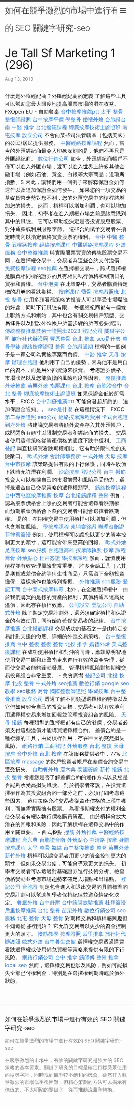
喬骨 (86, 291)
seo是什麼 (108, 338)
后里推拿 (93, 934)
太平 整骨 (112, 111)
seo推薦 (47, 268)
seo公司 (47, 417)
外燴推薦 (15, 385)
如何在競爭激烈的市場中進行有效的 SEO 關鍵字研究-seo (66, 19)
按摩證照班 (106, 291)
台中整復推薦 (32, 252)
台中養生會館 (60, 941)
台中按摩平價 (48, 119)
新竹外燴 (15, 855)
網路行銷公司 (37, 957)
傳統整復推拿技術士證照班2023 (42, 331)
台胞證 (30, 887)
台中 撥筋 (114, 472)
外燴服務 (77, 746)
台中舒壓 (49, 902)
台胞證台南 (52, 840)
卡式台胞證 (115, 417)
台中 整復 (28, 644)
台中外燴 (27, 753)
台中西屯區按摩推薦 (28, 495)
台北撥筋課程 (51, 127)
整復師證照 (18, 119)
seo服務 (37, 550)
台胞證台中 (109, 385)
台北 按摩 (83, 385)
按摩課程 (69, 291)
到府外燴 (15, 425)
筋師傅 (87, 957)
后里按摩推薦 (20, 910)
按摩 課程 (114, 550)
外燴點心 (27, 558)
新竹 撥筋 (111, 769)
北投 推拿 (76, 644)
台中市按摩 (18, 464)
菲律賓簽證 (18, 534)
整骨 (60, 346)
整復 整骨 (52, 644)
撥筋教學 (48, 934)
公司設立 (79, 605)
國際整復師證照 (68, 691)
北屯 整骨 (28, 918)
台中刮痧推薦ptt (55, 401)
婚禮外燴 (93, 119)
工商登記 (55, 746)
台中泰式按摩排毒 (43, 589)
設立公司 (32, 135)
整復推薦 (115, 378)
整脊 (101, 847)
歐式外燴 (37, 456)
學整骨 (73, 119)
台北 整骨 (49, 910)
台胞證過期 (80, 346)
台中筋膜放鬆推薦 (82, 902)
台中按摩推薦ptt (80, 111)
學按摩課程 (56, 526)
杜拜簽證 (49, 558)
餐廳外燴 (27, 902)
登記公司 (92, 331)
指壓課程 (60, 385)
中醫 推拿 (23, 127)
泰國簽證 (87, 769)
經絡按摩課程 (55, 244)
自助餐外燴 (46, 769)
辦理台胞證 (25, 362)
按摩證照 (70, 934)
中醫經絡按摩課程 (81, 143)
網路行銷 (32, 746)
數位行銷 (89, 683)
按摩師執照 (89, 550)
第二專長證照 (20, 417)
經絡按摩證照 (37, 346)
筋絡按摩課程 (110, 487)
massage (33, 761)
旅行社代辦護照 (30, 338)
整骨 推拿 (107, 957)
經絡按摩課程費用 (79, 417)
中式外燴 (93, 456)
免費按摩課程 (20, 268)
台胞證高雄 (61, 550)
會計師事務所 (65, 456)
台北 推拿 (83, 338)
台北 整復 (100, 746)
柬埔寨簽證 (84, 526)
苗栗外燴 (37, 385)
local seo (16, 965)
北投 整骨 (23, 683)
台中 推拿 (66, 957)
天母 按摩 (116, 456)
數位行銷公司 (53, 158)
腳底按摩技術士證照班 (95, 127)
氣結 (56, 847)
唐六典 (68, 769)
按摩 (58, 495)
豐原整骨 (60, 338)
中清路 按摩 (103, 840)
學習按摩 (98, 691)
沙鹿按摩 (69, 472)
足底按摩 (15, 550)
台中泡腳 (48, 284)
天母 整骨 (52, 918)
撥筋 (69, 832)
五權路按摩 (25, 244)
